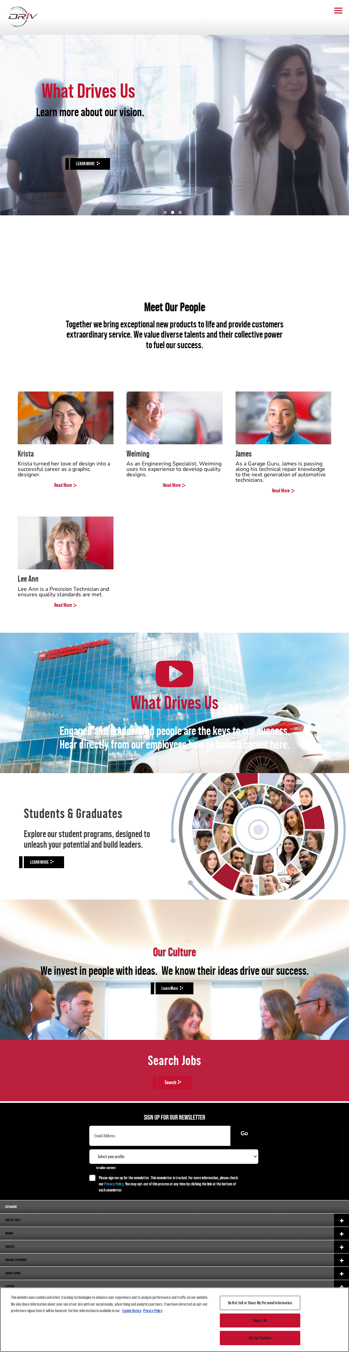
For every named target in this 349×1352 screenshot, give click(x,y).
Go (244, 1133)
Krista (26, 453)
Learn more (170, 988)
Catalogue (11, 1207)
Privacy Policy (113, 1183)
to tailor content (106, 1167)
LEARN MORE (85, 163)
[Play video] (174, 674)
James (244, 453)
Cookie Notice (131, 1310)
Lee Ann (28, 578)
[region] (174, 1319)
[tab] (165, 212)
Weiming (138, 453)
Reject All (260, 1320)
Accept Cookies (260, 1337)
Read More (63, 485)
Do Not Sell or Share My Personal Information (260, 1302)
